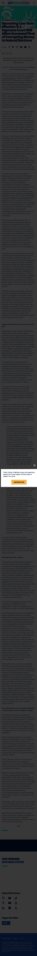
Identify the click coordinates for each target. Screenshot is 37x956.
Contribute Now (19, 482)
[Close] (34, 465)
